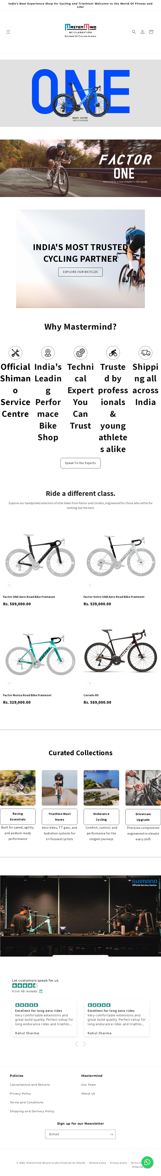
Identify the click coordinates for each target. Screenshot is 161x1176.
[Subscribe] (111, 1134)
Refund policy (97, 1162)
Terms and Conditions (26, 1102)
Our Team (88, 1084)
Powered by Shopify (72, 1162)
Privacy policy (118, 1162)
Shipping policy (141, 1166)
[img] (82, 985)
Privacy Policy (20, 1093)
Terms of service (141, 1162)
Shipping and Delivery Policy (32, 1111)
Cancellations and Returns (30, 1084)
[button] (8, 32)
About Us (88, 1093)
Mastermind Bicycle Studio (43, 1162)
